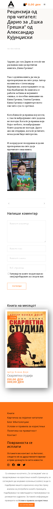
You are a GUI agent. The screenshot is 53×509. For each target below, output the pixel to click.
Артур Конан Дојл (17, 372)
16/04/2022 (13, 49)
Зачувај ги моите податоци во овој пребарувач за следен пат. (27, 275)
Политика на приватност (22, 430)
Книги (10, 413)
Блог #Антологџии (18, 421)
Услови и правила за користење (26, 426)
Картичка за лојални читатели (25, 417)
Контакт (12, 435)
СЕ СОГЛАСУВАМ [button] (26, 505)
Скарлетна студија (20, 375)
